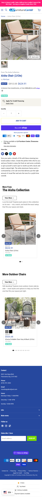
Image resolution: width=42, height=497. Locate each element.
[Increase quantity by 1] (19, 113)
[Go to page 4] (18, 350)
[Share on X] (6, 153)
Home (3, 16)
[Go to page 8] (25, 350)
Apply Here (9, 103)
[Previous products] (4, 236)
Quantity (3, 109)
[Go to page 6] (21, 350)
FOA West (8, 341)
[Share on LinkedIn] (10, 153)
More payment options (21, 132)
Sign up (32, 438)
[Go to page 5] (20, 350)
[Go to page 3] (16, 350)
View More (8, 198)
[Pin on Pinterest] (14, 153)
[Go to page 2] (21, 261)
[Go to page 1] (20, 261)
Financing (13, 471)
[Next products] (38, 236)
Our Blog (26, 473)
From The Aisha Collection (10, 72)
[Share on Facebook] (2, 153)
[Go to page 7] (23, 350)
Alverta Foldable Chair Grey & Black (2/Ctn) (19, 339)
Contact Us (5, 471)
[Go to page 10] (28, 350)
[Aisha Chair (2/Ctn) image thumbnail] (4, 64)
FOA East (6, 79)
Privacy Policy (22, 471)
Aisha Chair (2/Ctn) (11, 251)
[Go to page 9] (27, 350)
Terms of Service (33, 471)
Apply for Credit (17, 473)
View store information (10, 146)
